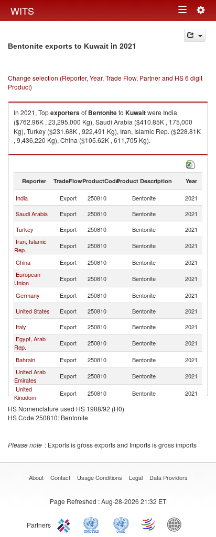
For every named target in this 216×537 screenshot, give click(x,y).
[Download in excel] (190, 163)
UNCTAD (93, 523)
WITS (22, 10)
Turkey (25, 229)
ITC (65, 523)
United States (33, 311)
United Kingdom (25, 393)
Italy (21, 326)
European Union (27, 278)
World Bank (176, 523)
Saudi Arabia (32, 213)
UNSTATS (121, 523)
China (23, 262)
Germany (28, 295)
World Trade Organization (148, 523)
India (22, 198)
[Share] (195, 35)
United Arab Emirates (30, 375)
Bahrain (25, 359)
